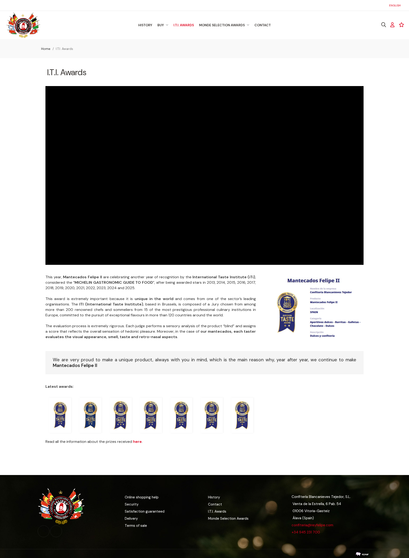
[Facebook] (43, 531)
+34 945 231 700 (306, 532)
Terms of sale (136, 525)
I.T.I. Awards (217, 511)
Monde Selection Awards (228, 518)
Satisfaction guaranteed (144, 511)
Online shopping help (142, 497)
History (214, 497)
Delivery (131, 518)
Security (131, 504)
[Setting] (392, 24)
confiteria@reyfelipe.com (312, 525)
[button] (11, 5)
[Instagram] (56, 531)
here (137, 441)
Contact (215, 504)
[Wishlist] (401, 24)
